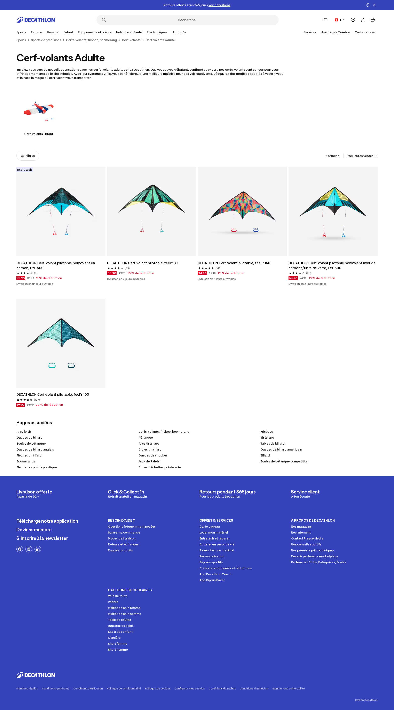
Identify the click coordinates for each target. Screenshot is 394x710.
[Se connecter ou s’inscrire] (363, 20)
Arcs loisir (23, 431)
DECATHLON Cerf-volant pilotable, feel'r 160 (234, 263)
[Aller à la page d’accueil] (35, 20)
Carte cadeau (365, 32)
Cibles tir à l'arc (150, 449)
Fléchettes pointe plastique (36, 467)
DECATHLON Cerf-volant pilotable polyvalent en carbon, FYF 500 (55, 265)
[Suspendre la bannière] (367, 5)
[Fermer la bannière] (374, 5)
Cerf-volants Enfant (38, 134)
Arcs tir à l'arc (149, 443)
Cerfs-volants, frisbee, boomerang (164, 431)
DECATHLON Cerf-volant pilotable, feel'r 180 (143, 263)
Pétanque (146, 437)
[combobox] (363, 156)
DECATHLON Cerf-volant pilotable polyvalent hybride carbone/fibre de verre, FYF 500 (332, 265)
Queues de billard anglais (35, 449)
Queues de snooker (153, 455)
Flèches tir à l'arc (28, 455)
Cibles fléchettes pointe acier (160, 467)
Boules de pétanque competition (284, 461)
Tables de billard (272, 443)
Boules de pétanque (31, 443)
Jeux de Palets (149, 461)
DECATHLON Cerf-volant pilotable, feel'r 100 (52, 394)
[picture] (60, 211)
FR (342, 20)
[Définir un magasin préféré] (325, 20)
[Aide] (353, 20)
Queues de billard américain (281, 449)
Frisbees (266, 431)
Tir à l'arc (267, 437)
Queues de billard (29, 437)
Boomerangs (25, 461)
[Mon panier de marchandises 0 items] (373, 20)
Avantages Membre (335, 32)
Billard (265, 455)
